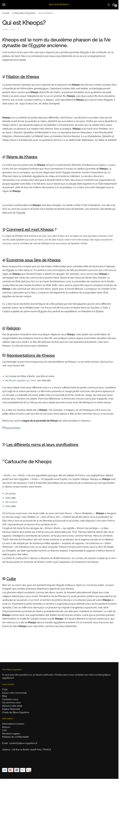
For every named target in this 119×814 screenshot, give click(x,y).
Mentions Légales (11, 733)
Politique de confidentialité (15, 737)
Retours (6, 727)
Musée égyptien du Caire (22, 380)
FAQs (4, 689)
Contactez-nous (10, 699)
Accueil (5, 13)
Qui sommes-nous (11, 702)
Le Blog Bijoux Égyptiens (24, 13)
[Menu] (6, 5)
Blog (4, 696)
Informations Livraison (13, 724)
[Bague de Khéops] (11, 427)
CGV (4, 730)
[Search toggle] (108, 4)
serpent (13, 502)
